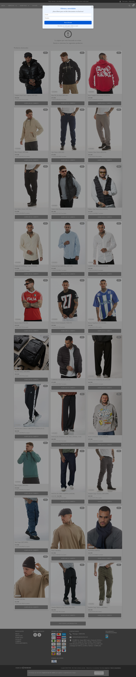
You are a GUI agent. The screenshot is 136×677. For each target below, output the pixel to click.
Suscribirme (68, 22)
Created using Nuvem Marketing (68, 27)
